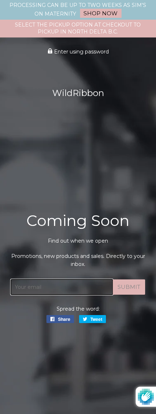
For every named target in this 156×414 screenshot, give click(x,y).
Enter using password (81, 51)
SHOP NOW (100, 13)
